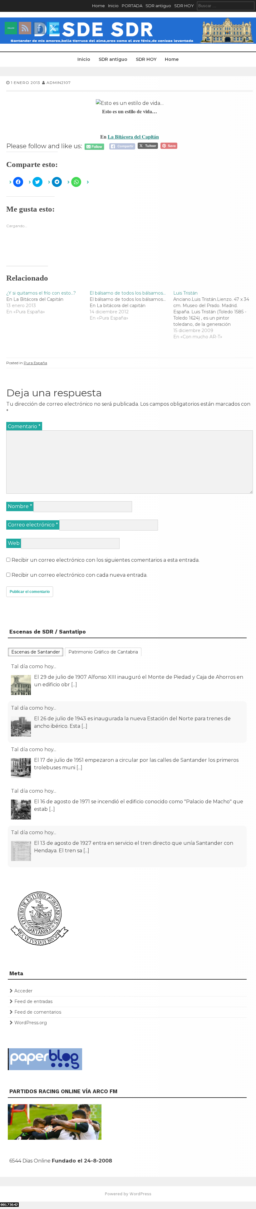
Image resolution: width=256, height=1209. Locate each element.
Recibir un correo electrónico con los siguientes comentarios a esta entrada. (105, 560)
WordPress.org (30, 1022)
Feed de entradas (33, 1001)
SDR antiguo (158, 5)
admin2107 (59, 82)
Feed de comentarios (37, 1012)
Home (98, 5)
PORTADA (132, 5)
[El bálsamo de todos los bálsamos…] (131, 305)
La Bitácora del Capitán (133, 136)
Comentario (24, 426)
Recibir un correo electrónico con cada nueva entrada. (79, 575)
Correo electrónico (33, 525)
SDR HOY (184, 5)
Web (14, 543)
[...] (74, 685)
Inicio (113, 5)
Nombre (20, 506)
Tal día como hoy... (33, 666)
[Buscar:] (225, 5)
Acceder (23, 991)
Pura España (35, 362)
